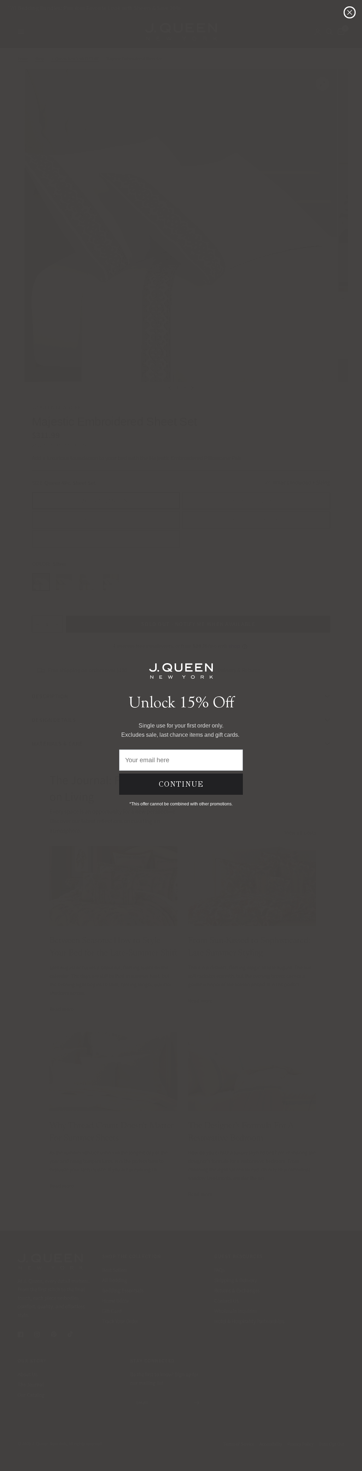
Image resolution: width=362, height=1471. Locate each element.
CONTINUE (181, 784)
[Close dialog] (349, 12)
